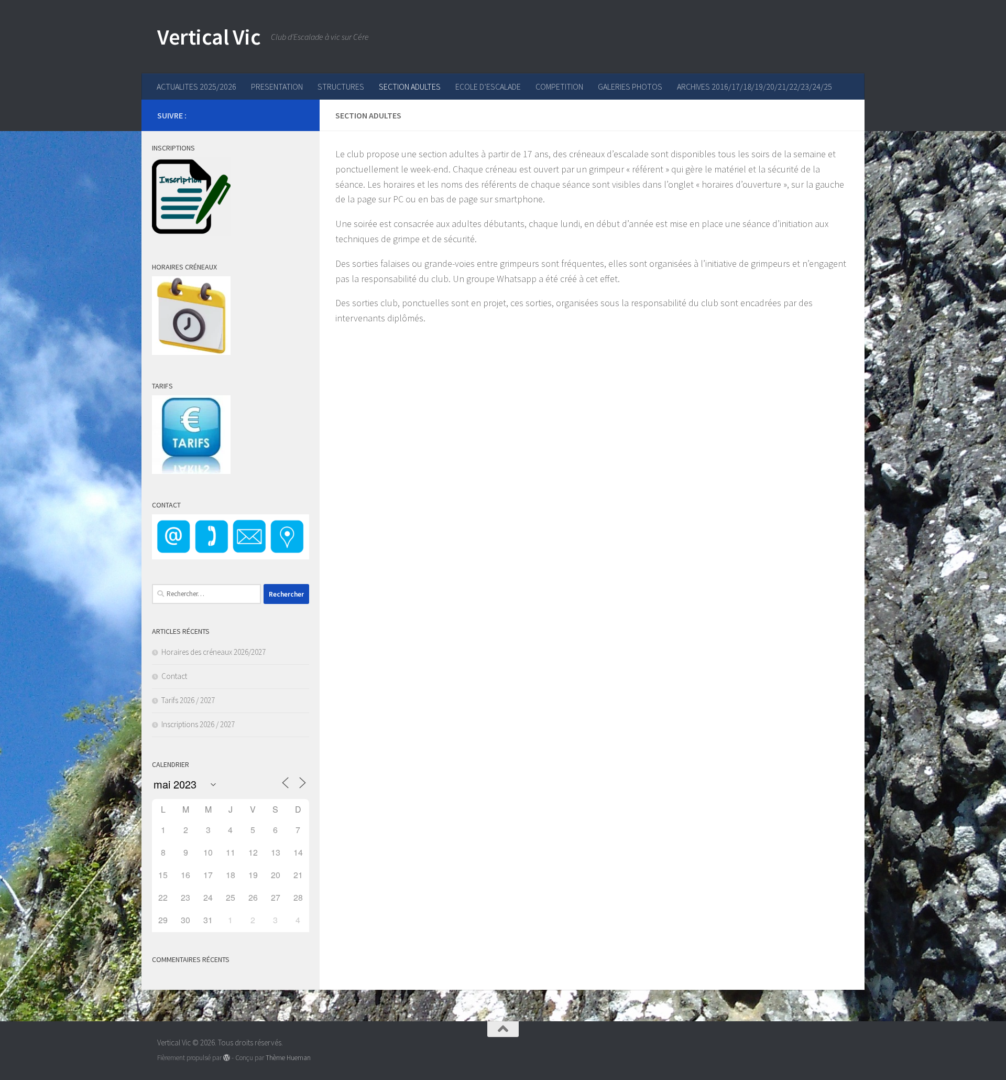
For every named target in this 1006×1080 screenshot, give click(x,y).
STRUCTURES (341, 86)
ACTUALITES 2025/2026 (196, 86)
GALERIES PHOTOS (630, 86)
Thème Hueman (288, 1057)
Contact (174, 676)
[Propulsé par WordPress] (226, 1057)
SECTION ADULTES (410, 86)
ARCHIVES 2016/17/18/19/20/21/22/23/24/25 (754, 86)
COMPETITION (559, 86)
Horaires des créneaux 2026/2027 (213, 652)
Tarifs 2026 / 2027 (188, 700)
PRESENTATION (277, 86)
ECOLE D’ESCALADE (488, 86)
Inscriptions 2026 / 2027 (198, 724)
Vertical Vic (208, 36)
